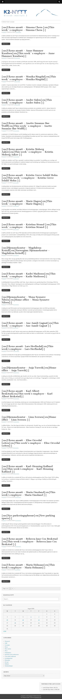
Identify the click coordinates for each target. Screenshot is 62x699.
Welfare (7, 664)
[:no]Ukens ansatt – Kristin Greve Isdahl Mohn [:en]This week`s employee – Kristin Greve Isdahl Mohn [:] (30, 178)
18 (15, 623)
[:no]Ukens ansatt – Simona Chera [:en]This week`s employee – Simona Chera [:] (28, 28)
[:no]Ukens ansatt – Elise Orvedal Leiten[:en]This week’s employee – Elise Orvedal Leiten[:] (31, 443)
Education (7, 660)
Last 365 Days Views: (48, 689)
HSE (6, 643)
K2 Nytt (30, 695)
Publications (8, 652)
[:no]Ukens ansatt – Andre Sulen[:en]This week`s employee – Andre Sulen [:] (27, 101)
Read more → (6, 43)
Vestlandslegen (9, 665)
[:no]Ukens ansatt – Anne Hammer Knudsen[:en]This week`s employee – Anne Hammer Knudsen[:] (28, 53)
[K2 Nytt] (31, 11)
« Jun (4, 631)
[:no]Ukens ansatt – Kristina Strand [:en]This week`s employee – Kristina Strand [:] (29, 226)
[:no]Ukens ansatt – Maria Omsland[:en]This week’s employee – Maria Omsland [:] (28, 493)
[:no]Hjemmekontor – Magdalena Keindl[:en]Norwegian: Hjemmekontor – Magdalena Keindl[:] (26, 250)
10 (7, 620)
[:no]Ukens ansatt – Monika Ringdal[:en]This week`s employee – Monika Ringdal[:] (29, 78)
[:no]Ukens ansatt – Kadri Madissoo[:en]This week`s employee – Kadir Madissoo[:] (28, 275)
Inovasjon (7, 645)
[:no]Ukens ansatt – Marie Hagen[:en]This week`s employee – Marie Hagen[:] (27, 202)
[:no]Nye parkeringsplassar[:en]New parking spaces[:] (28, 517)
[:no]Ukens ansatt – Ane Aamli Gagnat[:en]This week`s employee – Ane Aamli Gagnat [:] (30, 324)
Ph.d (6, 650)
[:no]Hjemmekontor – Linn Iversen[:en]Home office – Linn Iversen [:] (29, 418)
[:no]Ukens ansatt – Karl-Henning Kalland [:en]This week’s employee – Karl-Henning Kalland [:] (27, 469)
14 (39, 620)
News (6, 647)
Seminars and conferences (12, 654)
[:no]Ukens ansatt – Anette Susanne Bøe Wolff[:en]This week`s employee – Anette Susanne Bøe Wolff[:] (27, 126)
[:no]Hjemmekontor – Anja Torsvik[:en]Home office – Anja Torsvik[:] (29, 369)
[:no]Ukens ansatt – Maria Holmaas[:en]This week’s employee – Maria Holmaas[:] (28, 566)
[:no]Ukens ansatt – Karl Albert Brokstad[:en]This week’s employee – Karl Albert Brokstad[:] (27, 394)
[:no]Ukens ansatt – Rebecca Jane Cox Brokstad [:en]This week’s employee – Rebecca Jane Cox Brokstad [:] (30, 541)
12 (23, 620)
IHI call (6, 662)
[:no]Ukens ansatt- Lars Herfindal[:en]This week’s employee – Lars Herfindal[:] (27, 347)
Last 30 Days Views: (48, 687)
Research (7, 641)
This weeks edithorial (10, 656)
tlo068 (4, 32)
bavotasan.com (37, 697)
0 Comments (18, 32)
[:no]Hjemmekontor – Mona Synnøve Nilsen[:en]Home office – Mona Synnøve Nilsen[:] (25, 300)
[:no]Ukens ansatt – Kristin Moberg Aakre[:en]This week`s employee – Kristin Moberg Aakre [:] (27, 152)
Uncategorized (8, 658)
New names (8, 648)
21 (39, 623)
